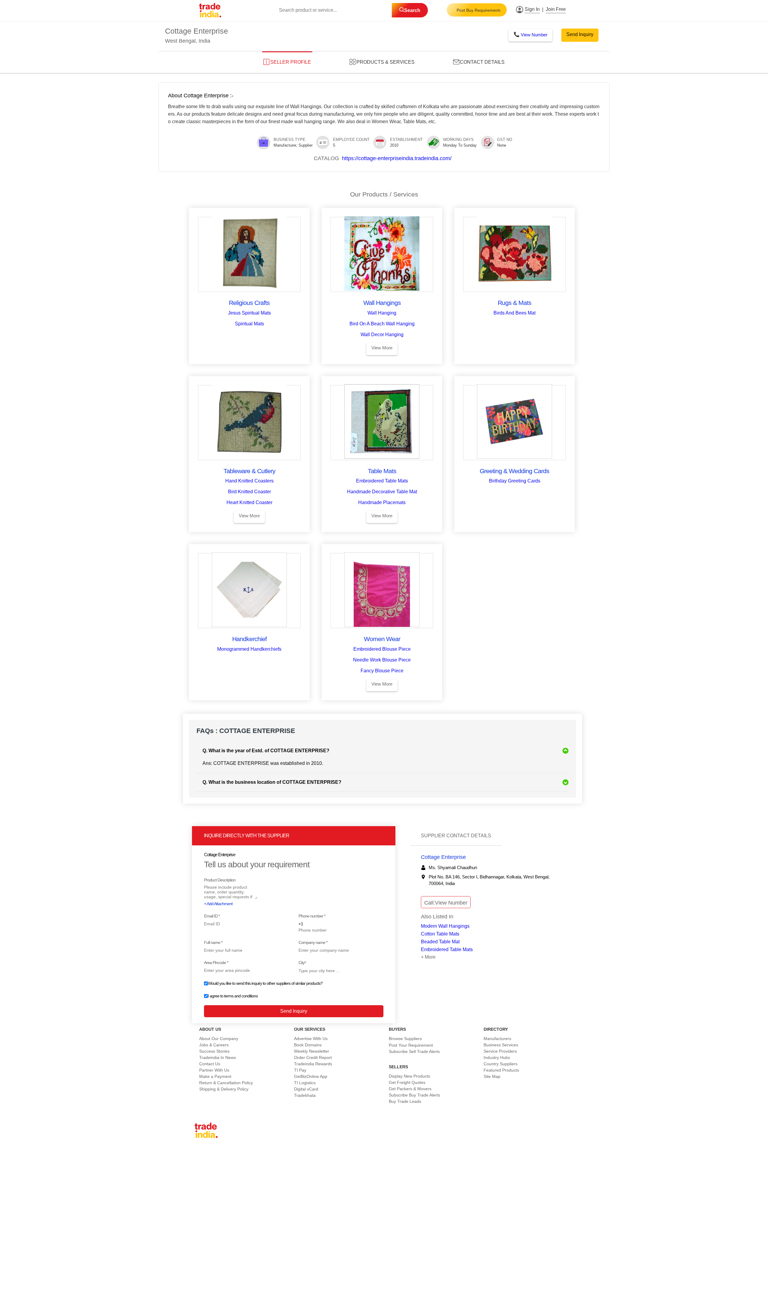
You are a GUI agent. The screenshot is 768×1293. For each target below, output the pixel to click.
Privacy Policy (354, 1280)
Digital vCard (306, 1089)
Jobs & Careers (214, 1044)
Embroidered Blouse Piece (382, 649)
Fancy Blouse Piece (382, 670)
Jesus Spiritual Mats (249, 312)
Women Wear (382, 638)
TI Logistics (305, 1082)
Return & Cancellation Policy (226, 1082)
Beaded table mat (440, 941)
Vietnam (207, 1186)
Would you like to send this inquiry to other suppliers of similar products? (265, 983)
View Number (534, 34)
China (204, 1161)
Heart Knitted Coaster (249, 502)
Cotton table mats (440, 933)
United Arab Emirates (219, 1205)
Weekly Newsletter (311, 1051)
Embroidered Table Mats (382, 480)
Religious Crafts (249, 302)
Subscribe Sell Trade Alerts (414, 1051)
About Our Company (218, 1038)
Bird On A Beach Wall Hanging (382, 323)
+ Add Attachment (218, 903)
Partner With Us (214, 1070)
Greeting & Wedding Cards (514, 470)
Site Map (492, 1076)
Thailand (207, 1180)
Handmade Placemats (382, 502)
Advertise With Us (311, 1038)
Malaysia (207, 1193)
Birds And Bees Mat (515, 312)
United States (212, 1174)
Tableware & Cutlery (249, 470)
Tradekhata (305, 1095)
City (302, 962)
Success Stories (214, 1051)
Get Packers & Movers (410, 1088)
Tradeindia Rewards (313, 1063)
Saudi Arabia (211, 1224)
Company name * (312, 942)
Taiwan (205, 1167)
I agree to (233, 995)
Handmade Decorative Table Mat (382, 491)
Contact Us (209, 1063)
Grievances (417, 1280)
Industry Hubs (497, 1057)
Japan (205, 1155)
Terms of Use (387, 1280)
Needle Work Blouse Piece (382, 659)
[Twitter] (253, 1265)
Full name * (213, 942)
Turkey (205, 1199)
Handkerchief (249, 638)
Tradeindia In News (217, 1057)
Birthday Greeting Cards (514, 480)
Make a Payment (215, 1076)
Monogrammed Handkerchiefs (249, 649)
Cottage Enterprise (443, 857)
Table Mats (382, 470)
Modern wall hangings (445, 926)
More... (206, 1230)
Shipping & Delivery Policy (223, 1089)
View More (381, 347)
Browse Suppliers (405, 1038)
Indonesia (208, 1211)
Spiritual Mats (249, 323)
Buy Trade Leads (405, 1101)
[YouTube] (263, 1265)
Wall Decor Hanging (382, 334)
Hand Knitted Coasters (249, 480)
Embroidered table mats (447, 949)
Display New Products (409, 1076)
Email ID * (212, 916)
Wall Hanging (382, 312)
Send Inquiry (579, 34)
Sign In (532, 9)
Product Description (220, 880)
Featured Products (501, 1070)
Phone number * (311, 916)
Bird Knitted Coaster (249, 491)
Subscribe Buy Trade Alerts (414, 1095)
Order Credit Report (313, 1057)
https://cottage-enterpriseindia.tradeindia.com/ (397, 158)
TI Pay (300, 1070)
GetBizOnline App (310, 1076)
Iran (203, 1218)
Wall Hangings (382, 302)
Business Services (501, 1044)
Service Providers (500, 1051)
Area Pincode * (216, 962)
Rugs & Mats (514, 302)
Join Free (556, 9)
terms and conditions (241, 995)
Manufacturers (497, 1038)
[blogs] (268, 1265)
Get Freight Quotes (407, 1082)
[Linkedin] (258, 1265)
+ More (428, 957)
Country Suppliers (501, 1063)
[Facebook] (249, 1265)
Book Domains (308, 1044)
